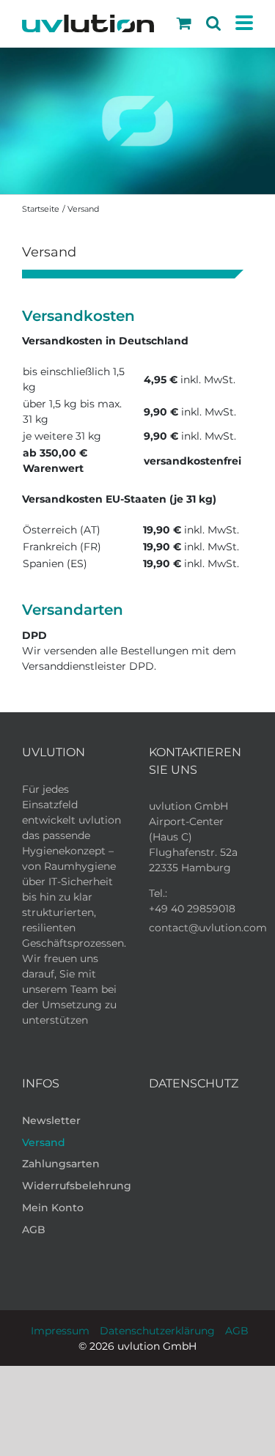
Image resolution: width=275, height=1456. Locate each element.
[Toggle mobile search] (213, 23)
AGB (237, 1330)
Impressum (60, 1330)
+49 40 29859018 (192, 908)
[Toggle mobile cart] (184, 23)
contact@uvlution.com (208, 927)
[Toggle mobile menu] (244, 23)
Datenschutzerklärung (157, 1330)
